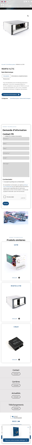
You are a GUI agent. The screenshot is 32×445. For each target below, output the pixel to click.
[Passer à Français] (5, 2)
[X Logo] (17, 421)
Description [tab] (6, 76)
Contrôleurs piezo (10, 64)
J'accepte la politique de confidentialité (14, 182)
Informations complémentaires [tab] (19, 76)
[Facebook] (13, 421)
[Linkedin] (15, 421)
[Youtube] (19, 421)
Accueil (3, 64)
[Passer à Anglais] (2, 2)
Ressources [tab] (6, 79)
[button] (29, 1)
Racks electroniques (25, 98)
